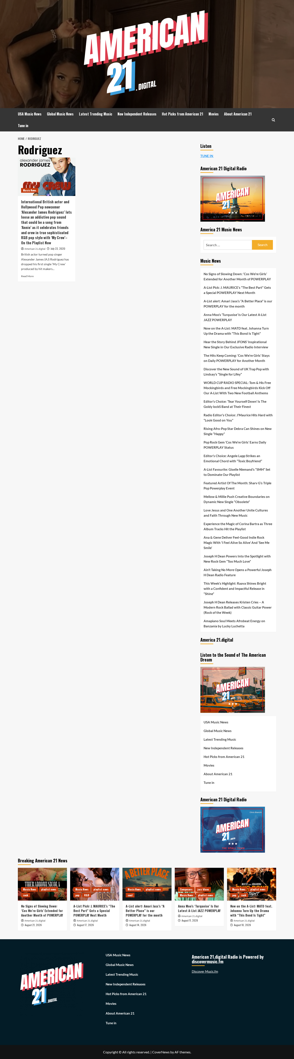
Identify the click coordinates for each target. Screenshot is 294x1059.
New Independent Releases (137, 114)
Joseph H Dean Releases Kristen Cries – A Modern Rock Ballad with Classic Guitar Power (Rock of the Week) (238, 607)
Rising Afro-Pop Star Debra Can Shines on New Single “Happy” (238, 431)
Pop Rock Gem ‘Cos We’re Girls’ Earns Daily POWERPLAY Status (235, 444)
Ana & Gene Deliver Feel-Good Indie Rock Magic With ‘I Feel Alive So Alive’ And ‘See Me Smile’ (236, 542)
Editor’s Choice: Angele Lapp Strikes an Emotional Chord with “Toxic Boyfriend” (233, 458)
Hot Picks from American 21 (182, 114)
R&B (86, 895)
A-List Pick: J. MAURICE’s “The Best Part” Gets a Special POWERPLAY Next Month (237, 290)
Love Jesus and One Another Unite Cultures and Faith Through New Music (236, 512)
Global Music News (60, 114)
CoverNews (161, 1052)
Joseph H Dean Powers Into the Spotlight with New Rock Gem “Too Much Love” (237, 558)
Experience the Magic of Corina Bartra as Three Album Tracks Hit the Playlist (238, 526)
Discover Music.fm (205, 971)
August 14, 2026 (137, 925)
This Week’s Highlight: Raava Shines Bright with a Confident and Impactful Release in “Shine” (235, 588)
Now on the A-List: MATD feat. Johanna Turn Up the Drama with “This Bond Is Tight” (236, 330)
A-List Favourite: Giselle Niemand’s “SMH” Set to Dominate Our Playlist (237, 472)
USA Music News (30, 114)
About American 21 (238, 114)
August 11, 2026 (190, 920)
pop (77, 895)
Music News (29, 190)
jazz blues (203, 889)
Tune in (23, 125)
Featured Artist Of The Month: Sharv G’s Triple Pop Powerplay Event (237, 485)
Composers (186, 889)
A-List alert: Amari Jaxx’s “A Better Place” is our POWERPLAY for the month (238, 303)
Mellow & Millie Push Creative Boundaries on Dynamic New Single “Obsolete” (237, 499)
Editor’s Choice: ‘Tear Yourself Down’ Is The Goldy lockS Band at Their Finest (235, 404)
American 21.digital (35, 249)
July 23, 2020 (58, 248)
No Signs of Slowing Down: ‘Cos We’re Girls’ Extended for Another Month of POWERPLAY (237, 276)
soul (130, 895)
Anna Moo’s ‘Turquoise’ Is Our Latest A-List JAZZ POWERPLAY (235, 317)
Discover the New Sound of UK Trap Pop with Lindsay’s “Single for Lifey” (236, 371)
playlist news (48, 889)
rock (25, 895)
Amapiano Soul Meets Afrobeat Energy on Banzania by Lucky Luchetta (234, 623)
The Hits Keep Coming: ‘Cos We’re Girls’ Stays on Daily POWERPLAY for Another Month (237, 358)
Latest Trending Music (95, 114)
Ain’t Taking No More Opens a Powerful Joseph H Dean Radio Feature (238, 572)
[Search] (273, 120)
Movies (214, 114)
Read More (27, 276)
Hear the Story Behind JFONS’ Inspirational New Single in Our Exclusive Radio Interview (236, 344)
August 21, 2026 (33, 925)
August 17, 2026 (85, 925)
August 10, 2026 (242, 925)
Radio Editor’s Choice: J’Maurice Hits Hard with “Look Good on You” (238, 417)
